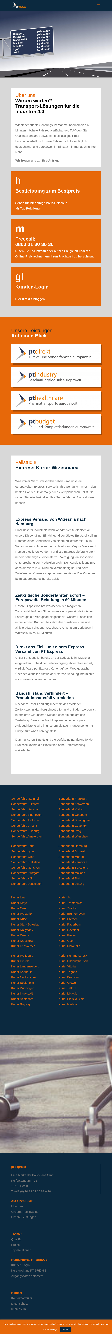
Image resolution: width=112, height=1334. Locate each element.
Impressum (18, 1309)
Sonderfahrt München (25, 867)
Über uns (17, 1206)
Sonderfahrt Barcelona (73, 867)
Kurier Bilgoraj (20, 1004)
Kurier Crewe (67, 982)
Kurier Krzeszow (22, 940)
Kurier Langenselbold (25, 966)
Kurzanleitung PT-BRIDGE (28, 1270)
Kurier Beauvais (68, 977)
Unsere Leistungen (23, 1217)
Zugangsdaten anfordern (27, 1276)
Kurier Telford (67, 988)
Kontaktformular (21, 1298)
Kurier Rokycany (22, 930)
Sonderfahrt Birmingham (74, 820)
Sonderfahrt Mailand (71, 873)
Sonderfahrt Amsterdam (26, 836)
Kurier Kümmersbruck (72, 955)
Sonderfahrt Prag (69, 831)
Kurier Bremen (68, 919)
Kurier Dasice (20, 935)
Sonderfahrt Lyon (22, 851)
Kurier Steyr (19, 903)
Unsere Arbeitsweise (24, 1211)
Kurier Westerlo (21, 913)
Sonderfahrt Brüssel (71, 851)
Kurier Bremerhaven (71, 913)
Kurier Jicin (65, 897)
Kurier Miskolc (67, 993)
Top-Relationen (21, 1250)
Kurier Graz (18, 908)
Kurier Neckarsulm (23, 977)
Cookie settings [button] (50, 1329)
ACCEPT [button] (65, 1330)
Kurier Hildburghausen (73, 961)
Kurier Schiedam (22, 999)
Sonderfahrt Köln (22, 878)
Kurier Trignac (67, 972)
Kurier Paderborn (69, 924)
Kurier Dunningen (22, 988)
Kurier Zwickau (68, 908)
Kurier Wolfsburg (22, 955)
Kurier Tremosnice (70, 903)
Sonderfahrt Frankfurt (72, 798)
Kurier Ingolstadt (22, 993)
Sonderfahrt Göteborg (72, 814)
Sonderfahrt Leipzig (71, 883)
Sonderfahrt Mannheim (26, 798)
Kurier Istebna (67, 1004)
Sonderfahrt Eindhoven (26, 814)
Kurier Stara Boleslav (25, 924)
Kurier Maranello (69, 946)
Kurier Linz (18, 897)
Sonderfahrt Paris (22, 846)
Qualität (16, 1239)
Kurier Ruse (19, 919)
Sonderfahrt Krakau (71, 809)
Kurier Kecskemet (23, 946)
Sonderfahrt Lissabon (25, 809)
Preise (15, 1245)
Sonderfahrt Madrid (71, 857)
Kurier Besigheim (22, 982)
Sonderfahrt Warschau (73, 836)
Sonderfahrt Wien (22, 857)
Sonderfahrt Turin (69, 878)
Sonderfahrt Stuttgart (25, 873)
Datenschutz (19, 1303)
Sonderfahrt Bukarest (25, 804)
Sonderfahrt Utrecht (24, 825)
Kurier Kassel (67, 935)
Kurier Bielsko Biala (71, 999)
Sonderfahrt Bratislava (26, 862)
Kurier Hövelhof (68, 930)
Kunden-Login (20, 1265)
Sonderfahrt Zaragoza (72, 862)
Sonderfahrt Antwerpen (73, 804)
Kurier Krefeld (20, 961)
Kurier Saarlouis (21, 972)
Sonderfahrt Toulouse (25, 820)
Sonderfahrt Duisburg (25, 831)
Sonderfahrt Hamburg (72, 846)
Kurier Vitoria (67, 966)
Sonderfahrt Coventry (72, 825)
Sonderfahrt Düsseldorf (26, 883)
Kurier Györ (66, 940)
